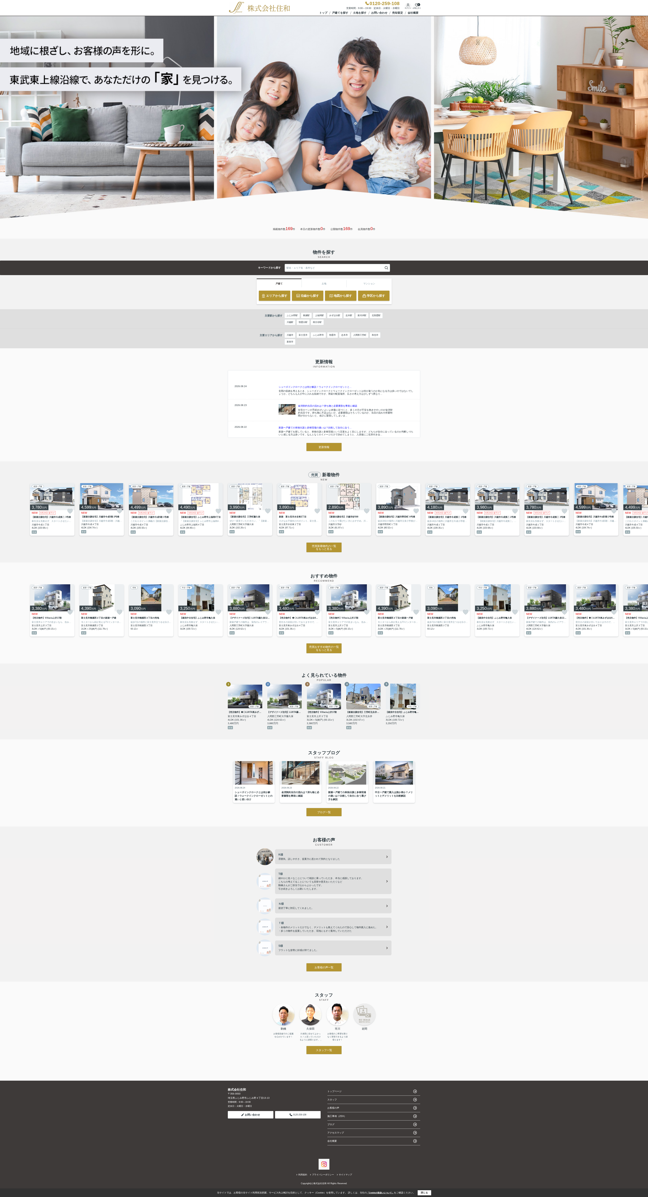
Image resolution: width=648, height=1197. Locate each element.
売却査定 (397, 12)
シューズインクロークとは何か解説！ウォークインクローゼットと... (315, 387)
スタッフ (332, 1099)
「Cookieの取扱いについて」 (380, 1193)
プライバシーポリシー (323, 1174)
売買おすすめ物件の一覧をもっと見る (324, 648)
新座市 (290, 341)
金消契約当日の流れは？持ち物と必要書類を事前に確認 (327, 405)
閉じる (424, 1192)
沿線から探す (310, 295)
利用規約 (302, 1174)
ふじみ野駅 (292, 315)
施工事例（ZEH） (336, 1116)
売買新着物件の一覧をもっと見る (324, 548)
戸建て (279, 283)
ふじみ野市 (318, 335)
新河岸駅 (362, 315)
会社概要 (413, 12)
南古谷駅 (317, 322)
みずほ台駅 (334, 315)
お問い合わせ (379, 12)
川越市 (290, 335)
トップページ (334, 1091)
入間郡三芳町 (359, 335)
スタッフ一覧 (324, 1050)
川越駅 (290, 322)
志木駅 (349, 315)
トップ (323, 12)
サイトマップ (345, 1174)
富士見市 (303, 335)
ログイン (408, 8)
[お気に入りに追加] (70, 511)
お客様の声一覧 (324, 967)
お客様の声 (333, 1107)
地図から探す (343, 295)
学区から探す (376, 295)
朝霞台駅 (303, 322)
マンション (369, 283)
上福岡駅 (319, 315)
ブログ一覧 (324, 812)
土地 (324, 283)
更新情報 (324, 447)
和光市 (375, 335)
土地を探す (360, 12)
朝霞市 (332, 335)
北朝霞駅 (376, 315)
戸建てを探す (340, 12)
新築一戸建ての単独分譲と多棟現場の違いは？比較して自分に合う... (315, 427)
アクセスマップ (335, 1132)
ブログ (330, 1124)
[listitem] (250, 509)
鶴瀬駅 (306, 315)
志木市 (344, 335)
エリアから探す (276, 295)
